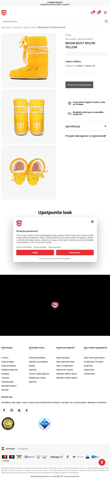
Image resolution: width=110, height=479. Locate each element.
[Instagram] (11, 410)
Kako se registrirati (64, 365)
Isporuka (32, 369)
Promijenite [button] (22, 448)
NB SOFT (60, 476)
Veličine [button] (80, 66)
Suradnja (5, 373)
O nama (4, 357)
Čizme (33, 27)
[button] (55, 21)
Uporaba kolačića (8, 385)
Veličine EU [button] (70, 66)
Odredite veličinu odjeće (66, 377)
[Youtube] (19, 410)
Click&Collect (89, 373)
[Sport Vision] (3, 12)
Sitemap (5, 389)
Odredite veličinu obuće (66, 373)
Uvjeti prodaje (7, 361)
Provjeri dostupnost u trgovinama (85, 135)
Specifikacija (72, 126)
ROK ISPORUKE (55, 2)
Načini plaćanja (62, 357)
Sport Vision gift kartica (94, 357)
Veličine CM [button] (90, 66)
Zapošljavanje (7, 381)
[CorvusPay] (56, 456)
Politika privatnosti (9, 369)
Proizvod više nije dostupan (79, 85)
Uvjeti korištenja (8, 365)
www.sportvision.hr (43, 476)
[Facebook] (4, 410)
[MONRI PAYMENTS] (5, 460)
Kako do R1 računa (64, 369)
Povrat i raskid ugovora (39, 373)
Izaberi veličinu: (73, 61)
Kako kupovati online (65, 361)
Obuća (26, 27)
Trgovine (5, 377)
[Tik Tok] (26, 410)
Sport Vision (6, 27)
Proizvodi (17, 27)
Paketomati (89, 369)
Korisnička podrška (37, 357)
